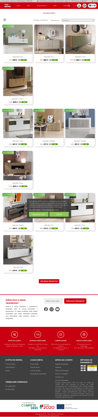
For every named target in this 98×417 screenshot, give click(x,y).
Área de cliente (35, 367)
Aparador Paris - (18, 141)
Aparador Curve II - (18, 99)
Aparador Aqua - (18, 183)
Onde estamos (10, 367)
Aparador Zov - (49, 57)
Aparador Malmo (18, 225)
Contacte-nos (59, 377)
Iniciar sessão (34, 364)
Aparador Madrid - (80, 141)
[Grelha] (4, 19)
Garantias (58, 367)
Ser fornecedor (10, 389)
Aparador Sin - (49, 225)
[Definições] (84, 6)
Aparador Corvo (80, 57)
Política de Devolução (62, 370)
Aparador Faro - (18, 57)
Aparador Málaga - (49, 141)
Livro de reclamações (61, 380)
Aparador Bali (18, 267)
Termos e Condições (61, 374)
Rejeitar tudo (39, 214)
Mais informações (35, 210)
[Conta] (79, 6)
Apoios (7, 370)
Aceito (59, 214)
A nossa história (10, 364)
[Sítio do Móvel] (7, 5)
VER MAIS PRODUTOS (49, 281)
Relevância (78, 20)
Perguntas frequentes (61, 364)
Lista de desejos (35, 370)
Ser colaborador (10, 386)
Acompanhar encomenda (38, 374)
